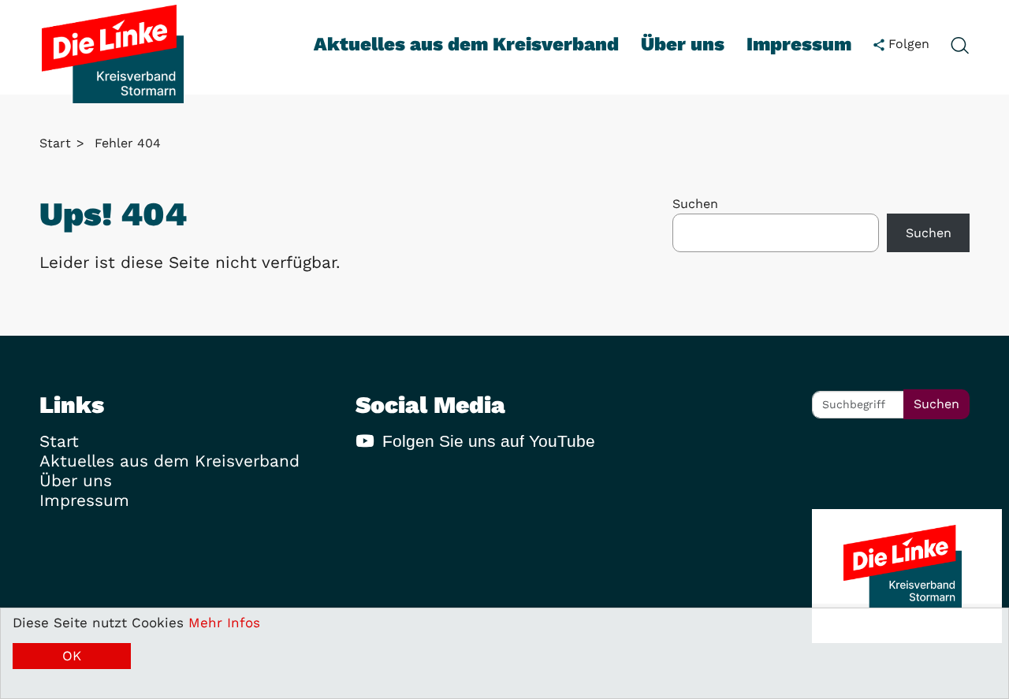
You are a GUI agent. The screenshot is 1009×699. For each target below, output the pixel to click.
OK (71, 656)
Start (55, 143)
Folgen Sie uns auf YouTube (488, 441)
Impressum (799, 44)
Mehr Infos (224, 622)
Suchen (695, 203)
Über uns (682, 44)
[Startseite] (113, 54)
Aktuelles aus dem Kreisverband (466, 44)
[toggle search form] (959, 44)
